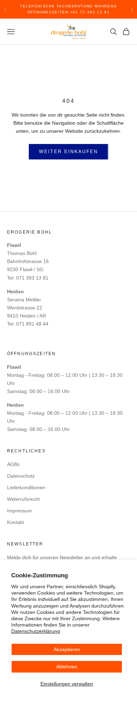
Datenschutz (21, 476)
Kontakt (15, 522)
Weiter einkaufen (68, 151)
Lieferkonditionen (26, 487)
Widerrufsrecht (23, 499)
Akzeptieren (67, 649)
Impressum (19, 510)
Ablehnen (66, 666)
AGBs (13, 464)
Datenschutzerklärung (35, 631)
